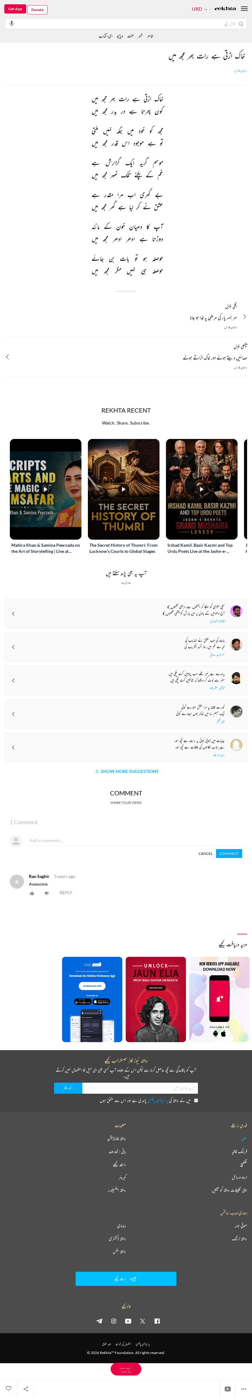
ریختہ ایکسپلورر (117, 1190)
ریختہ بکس (119, 1251)
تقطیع (243, 1164)
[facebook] (157, 1321)
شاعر (150, 36)
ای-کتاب (105, 36)
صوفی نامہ (240, 1225)
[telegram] (99, 1321)
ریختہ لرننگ (239, 1238)
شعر (140, 36)
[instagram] (114, 1321)
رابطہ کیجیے (119, 1164)
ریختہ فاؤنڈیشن (116, 1138)
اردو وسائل (239, 1177)
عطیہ (244, 1138)
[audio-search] (12, 23)
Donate (37, 9)
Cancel (206, 853)
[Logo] (225, 9)
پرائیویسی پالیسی (158, 1100)
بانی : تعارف (117, 1151)
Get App (15, 8)
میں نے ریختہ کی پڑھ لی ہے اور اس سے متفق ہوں (145, 1100)
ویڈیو (120, 36)
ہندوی (121, 1225)
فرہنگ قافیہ (239, 1151)
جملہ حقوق (106, 1344)
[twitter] (143, 1321)
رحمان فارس (240, 70)
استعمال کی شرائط (123, 1344)
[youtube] (128, 1321)
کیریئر (122, 1177)
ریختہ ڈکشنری (117, 1238)
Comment (229, 853)
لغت (130, 36)
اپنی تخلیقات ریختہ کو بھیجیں (229, 1190)
